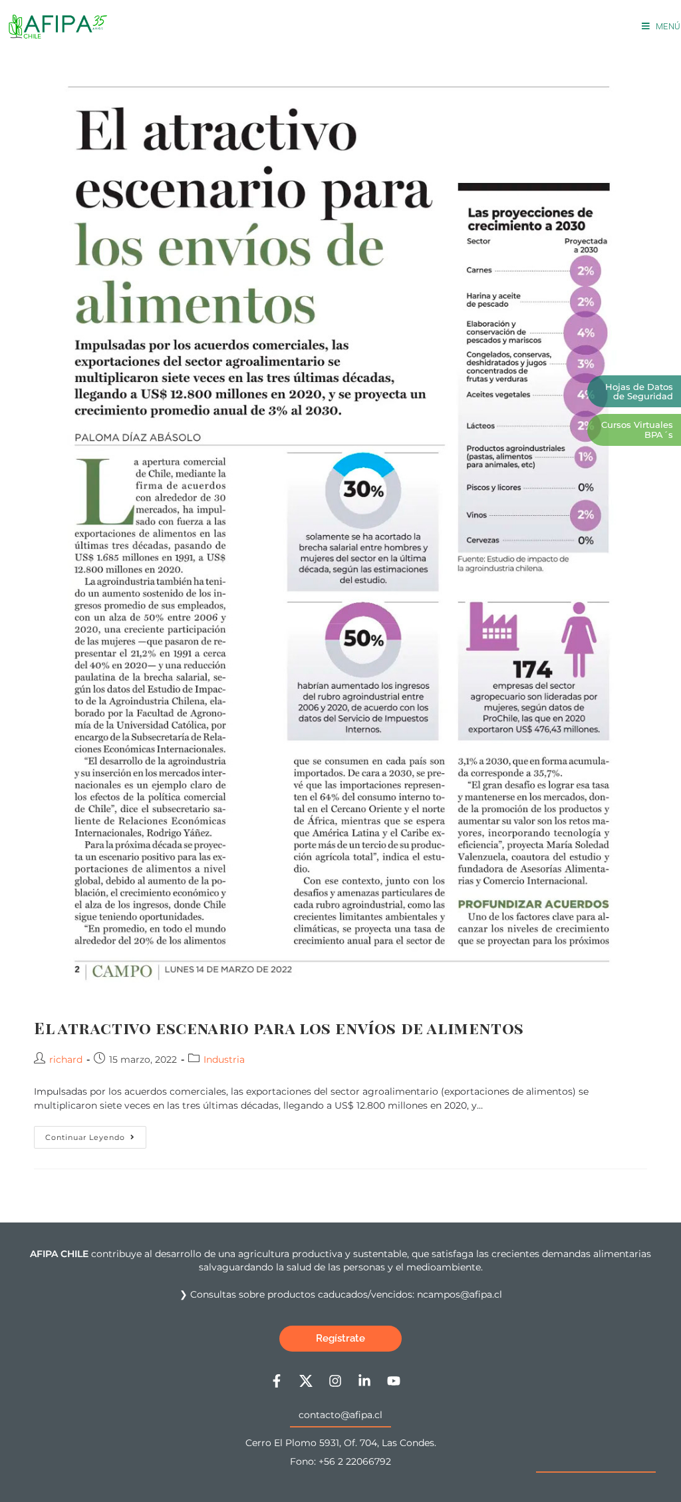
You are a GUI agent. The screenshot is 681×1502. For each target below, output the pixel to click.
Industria (224, 1059)
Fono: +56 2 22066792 (340, 1461)
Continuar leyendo (95, 1134)
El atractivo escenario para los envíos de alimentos (279, 1027)
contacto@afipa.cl (340, 1415)
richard (65, 1059)
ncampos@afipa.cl (459, 1294)
